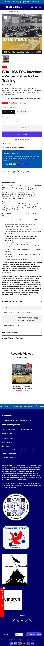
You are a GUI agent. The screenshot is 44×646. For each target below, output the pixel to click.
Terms (35, 634)
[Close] (40, 607)
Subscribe (21, 629)
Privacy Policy (21, 636)
